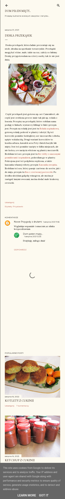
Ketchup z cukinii (20, 460)
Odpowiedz (20, 250)
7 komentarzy (22, 406)
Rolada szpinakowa (49, 128)
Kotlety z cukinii (19, 400)
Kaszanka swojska (48, 164)
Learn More (27, 495)
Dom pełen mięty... (18, 11)
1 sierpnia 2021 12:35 (32, 236)
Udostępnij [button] (9, 202)
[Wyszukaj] (58, 5)
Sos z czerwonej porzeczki (38, 172)
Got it (44, 495)
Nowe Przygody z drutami (28, 221)
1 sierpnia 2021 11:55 (51, 222)
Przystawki (18, 206)
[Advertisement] (32, 323)
